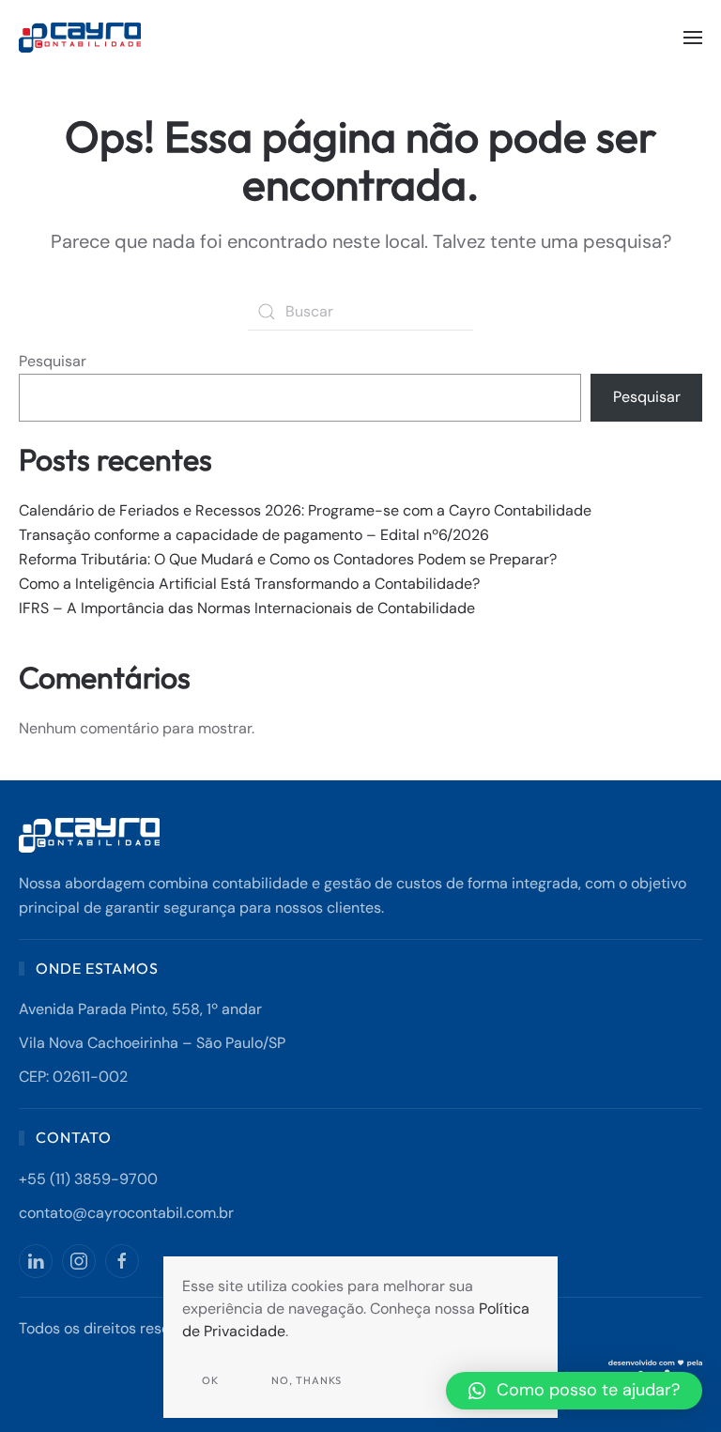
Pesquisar (52, 361)
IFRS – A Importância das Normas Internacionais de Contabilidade (247, 608)
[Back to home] (82, 37)
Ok (210, 1380)
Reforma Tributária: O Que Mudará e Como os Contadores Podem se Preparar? (288, 559)
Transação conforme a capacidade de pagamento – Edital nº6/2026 (254, 535)
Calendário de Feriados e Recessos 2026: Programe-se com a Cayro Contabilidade (305, 510)
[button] (692, 37)
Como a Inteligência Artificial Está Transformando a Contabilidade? (249, 583)
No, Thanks (306, 1380)
